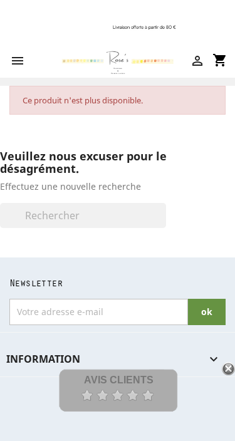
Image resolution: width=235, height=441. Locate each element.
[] (161, 224)
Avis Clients (119, 380)
